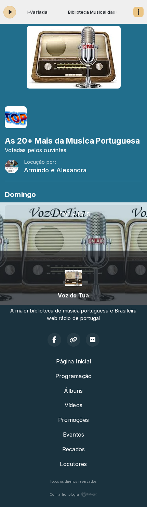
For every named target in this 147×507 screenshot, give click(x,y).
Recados (73, 449)
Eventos (73, 434)
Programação (73, 376)
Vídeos (73, 405)
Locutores (73, 464)
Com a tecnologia (64, 494)
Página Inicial (73, 361)
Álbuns (73, 390)
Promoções (73, 419)
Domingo (20, 194)
